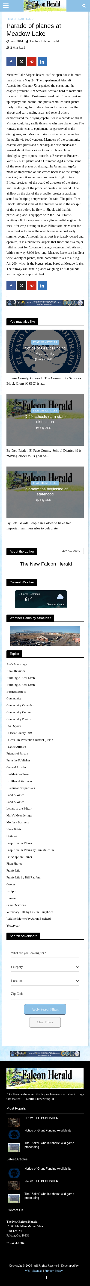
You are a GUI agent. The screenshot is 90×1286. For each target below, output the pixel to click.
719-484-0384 (15, 1243)
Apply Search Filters (45, 1009)
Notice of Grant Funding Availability (45, 351)
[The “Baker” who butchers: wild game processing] (14, 1147)
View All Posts (71, 551)
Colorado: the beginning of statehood (45, 491)
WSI (27, 1270)
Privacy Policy (54, 1270)
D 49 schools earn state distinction (45, 419)
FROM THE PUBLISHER (42, 1118)
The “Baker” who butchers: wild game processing (49, 1145)
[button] (45, 1054)
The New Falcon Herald (44, 41)
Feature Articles (20, 19)
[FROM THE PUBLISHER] (14, 1122)
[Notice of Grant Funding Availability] (14, 1134)
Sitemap (37, 1270)
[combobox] (45, 967)
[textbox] (17, 967)
